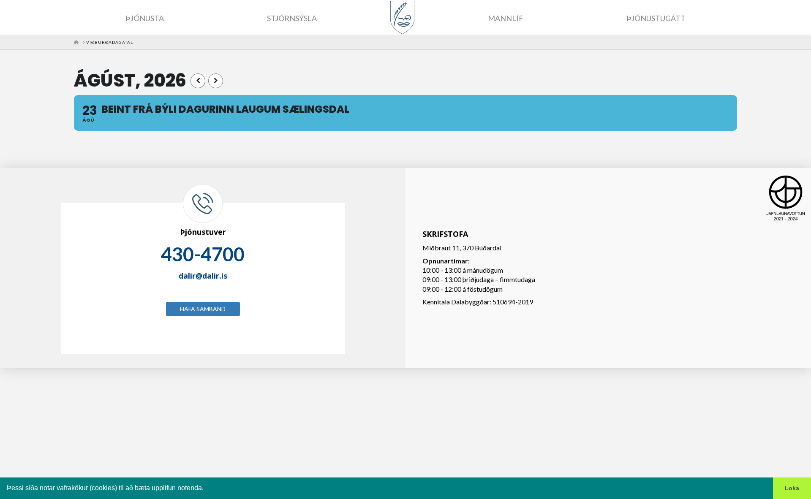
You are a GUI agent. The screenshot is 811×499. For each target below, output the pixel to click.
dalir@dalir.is (203, 276)
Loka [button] (792, 488)
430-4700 (203, 254)
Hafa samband (203, 308)
